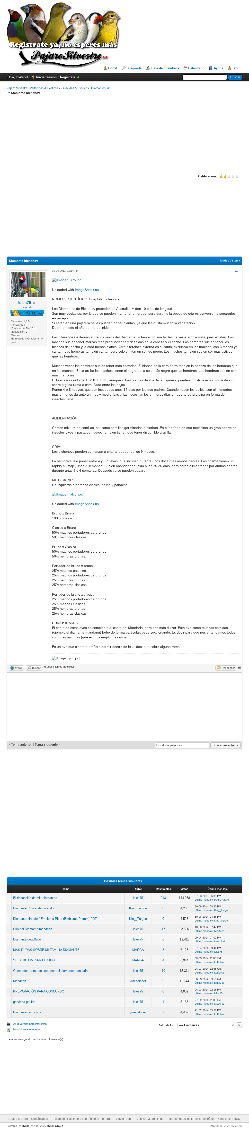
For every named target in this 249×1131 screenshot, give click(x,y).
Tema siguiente (46, 744)
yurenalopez (138, 981)
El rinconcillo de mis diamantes (35, 898)
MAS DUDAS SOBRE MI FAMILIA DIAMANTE (46, 950)
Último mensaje (204, 899)
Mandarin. (20, 981)
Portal (112, 68)
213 (163, 898)
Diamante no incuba (27, 1012)
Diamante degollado (27, 939)
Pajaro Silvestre (17, 88)
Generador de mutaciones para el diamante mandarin (50, 971)
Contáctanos (39, 1119)
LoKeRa (219, 962)
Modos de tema (230, 260)
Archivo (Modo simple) (150, 1119)
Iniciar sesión (46, 77)
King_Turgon (138, 908)
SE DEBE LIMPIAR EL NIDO (34, 960)
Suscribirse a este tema (26, 1029)
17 (163, 929)
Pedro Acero (221, 899)
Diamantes (98, 88)
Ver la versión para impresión (29, 1023)
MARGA (138, 950)
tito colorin (220, 941)
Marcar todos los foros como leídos (191, 1119)
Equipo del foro (18, 1119)
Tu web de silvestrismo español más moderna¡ (82, 1119)
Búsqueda (134, 68)
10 (163, 971)
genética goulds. (24, 1002)
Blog (236, 68)
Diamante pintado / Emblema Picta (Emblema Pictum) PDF (55, 919)
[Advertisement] (124, 134)
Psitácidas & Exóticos (44, 88)
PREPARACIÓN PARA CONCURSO (38, 991)
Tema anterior (21, 744)
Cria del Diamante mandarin (32, 929)
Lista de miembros (165, 68)
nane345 (219, 982)
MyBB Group (55, 1125)
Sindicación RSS (229, 1119)
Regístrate (67, 77)
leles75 (24, 303)
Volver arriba (124, 1119)
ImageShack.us (87, 290)
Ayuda (218, 68)
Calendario (196, 68)
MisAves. (219, 931)
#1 (236, 270)
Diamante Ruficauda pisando (33, 908)
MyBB (25, 1125)
